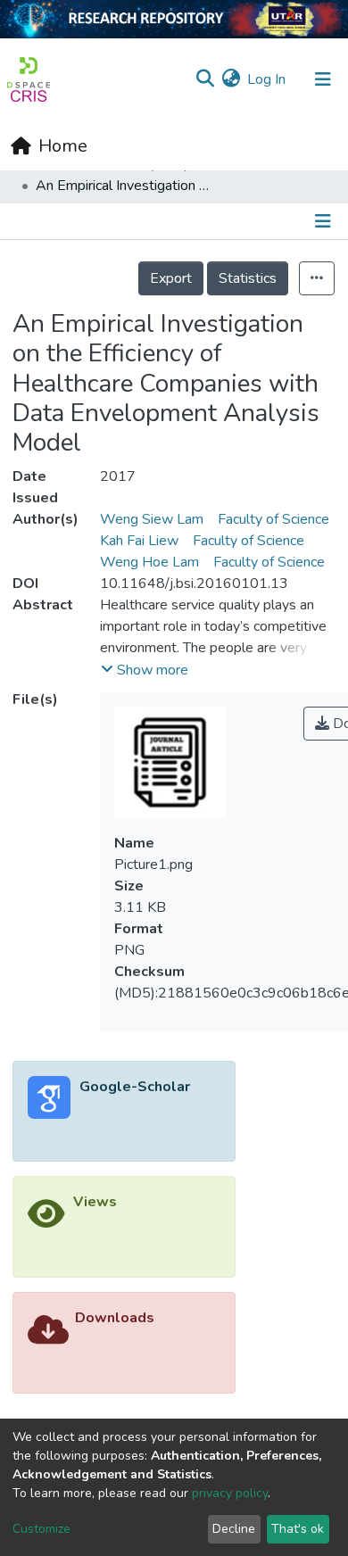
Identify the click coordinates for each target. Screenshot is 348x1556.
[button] (231, 79)
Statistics (248, 278)
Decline (233, 1528)
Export (171, 278)
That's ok (297, 1528)
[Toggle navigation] (323, 79)
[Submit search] (205, 79)
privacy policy (230, 1493)
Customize (41, 1528)
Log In (267, 79)
